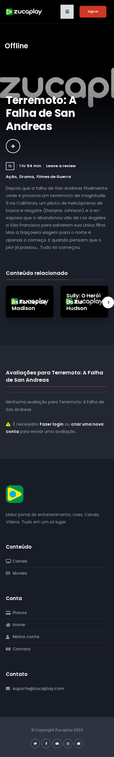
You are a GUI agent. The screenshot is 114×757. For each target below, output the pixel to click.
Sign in (93, 11)
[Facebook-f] (46, 743)
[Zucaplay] (14, 494)
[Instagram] (67, 743)
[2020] (13, 146)
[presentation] (108, 302)
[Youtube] (57, 743)
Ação (11, 176)
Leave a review (61, 166)
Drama (26, 176)
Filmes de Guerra (54, 176)
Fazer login (51, 424)
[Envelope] (78, 743)
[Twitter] (35, 743)
